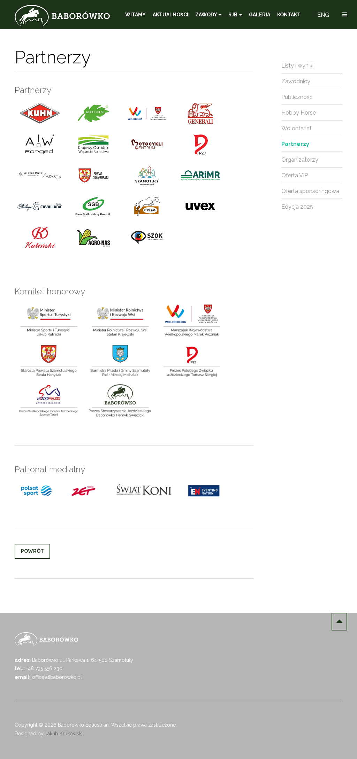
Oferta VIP (294, 175)
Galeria (259, 14)
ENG (323, 14)
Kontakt (289, 14)
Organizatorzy (299, 159)
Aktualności (170, 14)
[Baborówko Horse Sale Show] (62, 15)
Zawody (206, 14)
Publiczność (297, 97)
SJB (233, 14)
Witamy (135, 14)
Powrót (32, 551)
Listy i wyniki (297, 65)
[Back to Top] (339, 621)
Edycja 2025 (297, 206)
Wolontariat (296, 128)
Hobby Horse (298, 112)
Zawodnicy (295, 81)
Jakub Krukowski (64, 733)
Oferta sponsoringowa (310, 191)
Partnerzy (295, 144)
